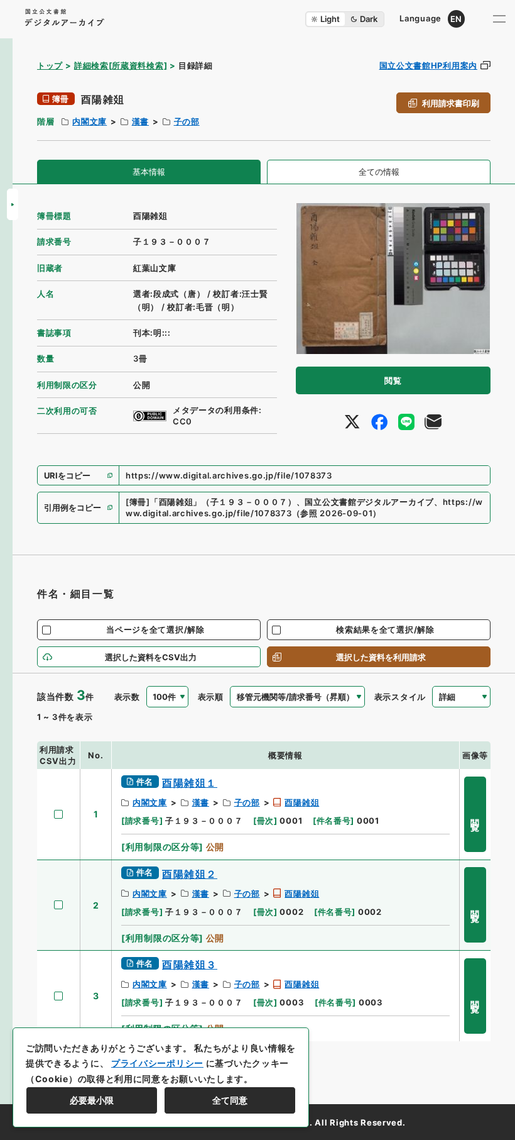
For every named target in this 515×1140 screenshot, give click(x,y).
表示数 (127, 697)
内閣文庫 (89, 121)
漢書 (140, 121)
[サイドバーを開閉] (12, 204)
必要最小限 (92, 1100)
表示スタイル (400, 697)
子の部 (187, 121)
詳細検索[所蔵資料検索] (120, 65)
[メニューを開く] (499, 19)
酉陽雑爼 (302, 802)
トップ (50, 65)
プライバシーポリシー (157, 1063)
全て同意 (229, 1100)
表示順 (211, 697)
